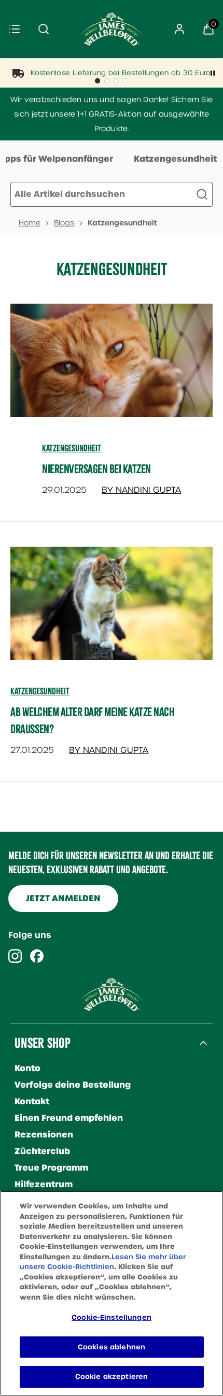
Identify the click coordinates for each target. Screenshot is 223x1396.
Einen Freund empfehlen (69, 1118)
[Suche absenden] (43, 29)
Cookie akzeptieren (111, 1376)
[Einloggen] (179, 29)
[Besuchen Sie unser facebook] (37, 956)
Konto (27, 1068)
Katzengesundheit (175, 159)
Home (29, 222)
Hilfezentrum (44, 1184)
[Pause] (212, 73)
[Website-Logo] (111, 29)
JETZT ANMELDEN (63, 898)
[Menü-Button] (14, 29)
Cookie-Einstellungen (111, 1317)
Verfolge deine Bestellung (73, 1085)
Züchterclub (42, 1151)
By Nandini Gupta (141, 490)
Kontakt (32, 1101)
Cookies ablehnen (111, 1347)
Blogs (64, 222)
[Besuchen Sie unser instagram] (15, 956)
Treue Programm (51, 1168)
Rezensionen (44, 1135)
